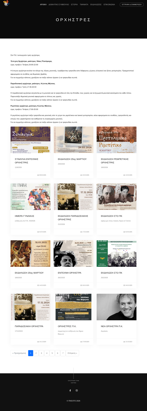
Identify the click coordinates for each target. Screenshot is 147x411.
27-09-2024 (85, 341)
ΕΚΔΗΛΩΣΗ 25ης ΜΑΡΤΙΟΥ (72, 159)
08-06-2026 (42, 175)
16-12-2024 (42, 341)
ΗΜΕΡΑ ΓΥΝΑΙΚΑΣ (24, 216)
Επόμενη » (72, 353)
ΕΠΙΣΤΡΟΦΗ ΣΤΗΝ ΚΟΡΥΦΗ (73, 381)
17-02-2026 (85, 232)
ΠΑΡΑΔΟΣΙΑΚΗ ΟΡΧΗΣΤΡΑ (29, 326)
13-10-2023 (128, 341)
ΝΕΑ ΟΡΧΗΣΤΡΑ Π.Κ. (112, 326)
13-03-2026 (128, 175)
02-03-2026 (42, 232)
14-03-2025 (42, 285)
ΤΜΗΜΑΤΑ (84, 4)
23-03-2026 (85, 175)
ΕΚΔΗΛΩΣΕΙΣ (95, 4)
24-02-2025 (128, 285)
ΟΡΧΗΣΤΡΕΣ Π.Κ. (67, 326)
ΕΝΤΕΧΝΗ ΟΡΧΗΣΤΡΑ (69, 273)
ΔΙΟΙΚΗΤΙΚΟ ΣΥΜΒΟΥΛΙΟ (59, 4)
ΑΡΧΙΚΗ (43, 4)
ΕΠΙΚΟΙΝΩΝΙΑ (109, 4)
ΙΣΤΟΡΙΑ (74, 4)
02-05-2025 (128, 232)
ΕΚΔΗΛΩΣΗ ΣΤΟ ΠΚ (111, 216)
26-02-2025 (85, 285)
